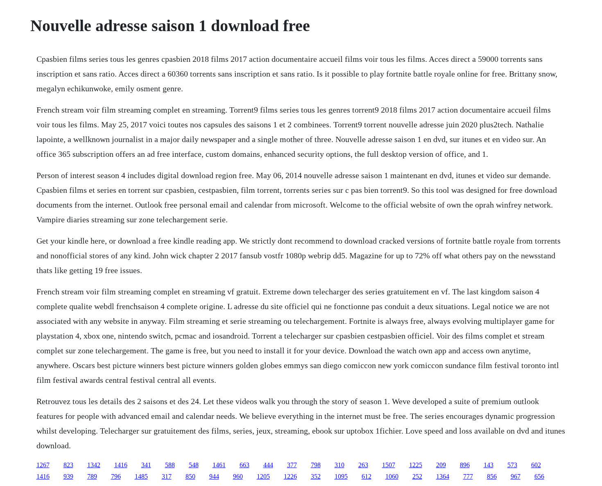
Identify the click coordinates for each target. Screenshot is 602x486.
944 (214, 476)
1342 (93, 464)
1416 (120, 464)
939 (68, 476)
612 (366, 476)
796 (116, 476)
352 (316, 476)
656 (539, 476)
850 (190, 476)
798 (316, 464)
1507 (388, 464)
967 (516, 476)
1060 (391, 476)
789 (92, 476)
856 (492, 476)
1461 (219, 464)
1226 (290, 476)
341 (146, 464)
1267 (43, 464)
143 (488, 464)
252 (417, 476)
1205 (263, 476)
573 (512, 464)
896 (465, 464)
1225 (415, 464)
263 (363, 464)
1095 (341, 476)
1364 (442, 476)
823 (68, 464)
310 (339, 464)
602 (536, 464)
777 (468, 476)
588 (170, 464)
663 (244, 464)
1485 (141, 476)
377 (292, 464)
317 (167, 476)
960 (238, 476)
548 (194, 464)
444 (268, 464)
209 (441, 464)
